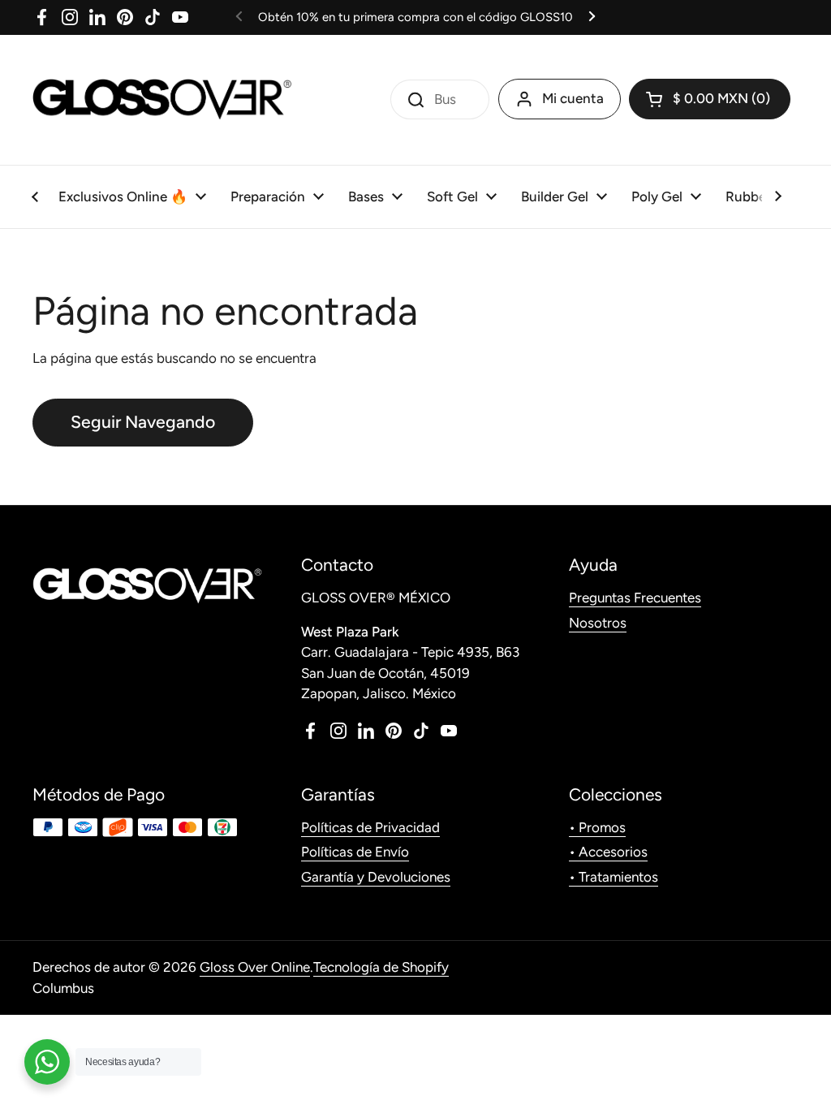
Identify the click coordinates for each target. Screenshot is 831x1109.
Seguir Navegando (143, 422)
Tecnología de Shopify (381, 967)
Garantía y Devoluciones (375, 877)
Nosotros (597, 623)
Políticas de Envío (355, 852)
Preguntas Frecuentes (635, 597)
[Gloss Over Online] (162, 99)
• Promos (597, 827)
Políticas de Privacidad (370, 827)
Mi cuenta (573, 98)
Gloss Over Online (255, 967)
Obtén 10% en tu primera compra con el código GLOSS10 (415, 17)
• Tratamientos (613, 877)
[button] (709, 99)
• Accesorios (608, 852)
